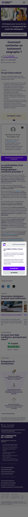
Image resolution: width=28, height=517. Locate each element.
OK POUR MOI (14, 268)
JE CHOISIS (14, 272)
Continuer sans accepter (17, 244)
